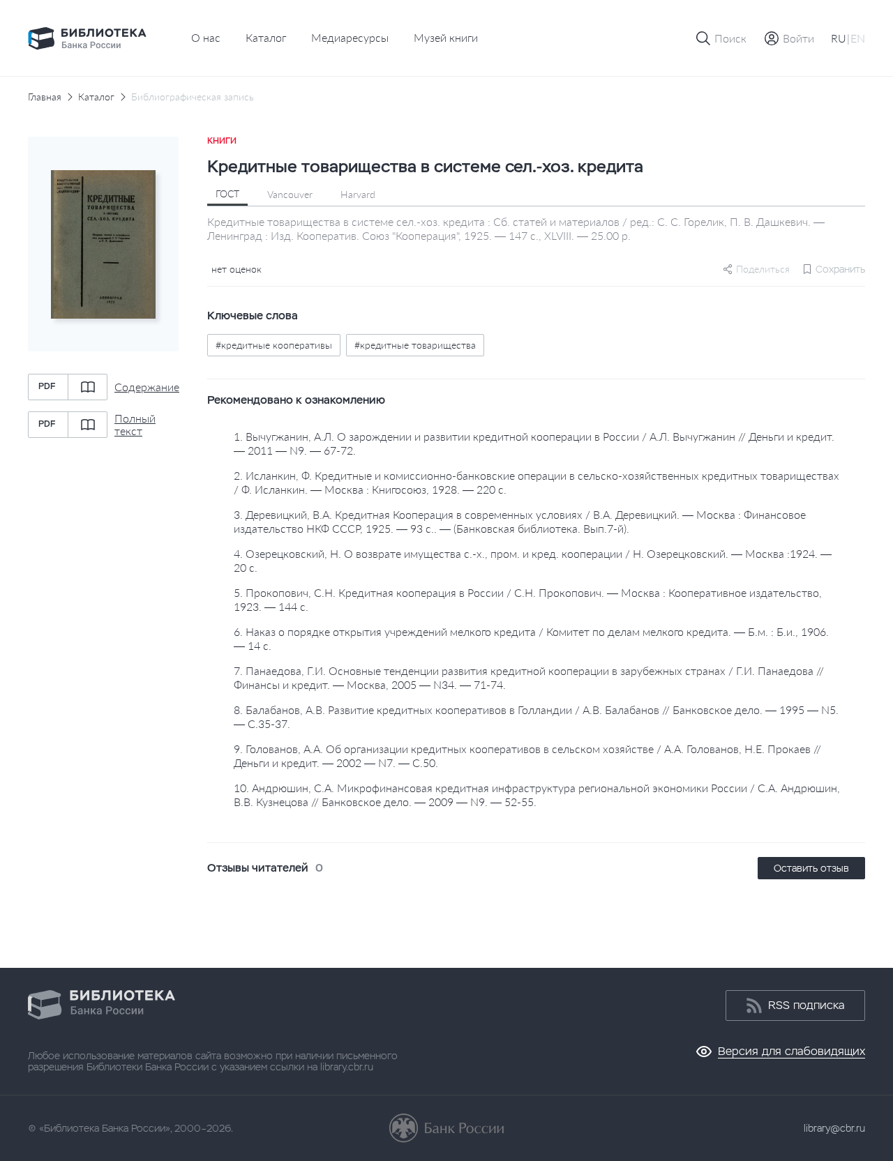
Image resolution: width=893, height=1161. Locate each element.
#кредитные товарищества (415, 345)
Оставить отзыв (811, 868)
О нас (205, 37)
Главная (44, 97)
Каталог (266, 37)
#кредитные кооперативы (274, 345)
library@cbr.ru (834, 1128)
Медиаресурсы (350, 37)
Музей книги (446, 37)
